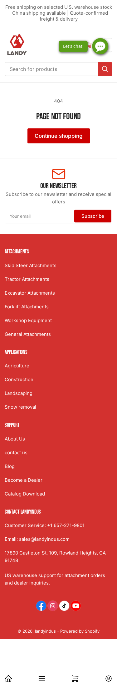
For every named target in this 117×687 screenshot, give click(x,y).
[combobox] (58, 69)
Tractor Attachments (27, 279)
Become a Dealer (23, 480)
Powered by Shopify (80, 631)
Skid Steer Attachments (30, 265)
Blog (10, 466)
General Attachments (28, 334)
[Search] (105, 69)
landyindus (45, 631)
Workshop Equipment (28, 320)
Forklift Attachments (27, 307)
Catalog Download (25, 494)
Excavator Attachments (30, 293)
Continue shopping (59, 136)
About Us (15, 439)
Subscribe (92, 216)
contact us (16, 453)
